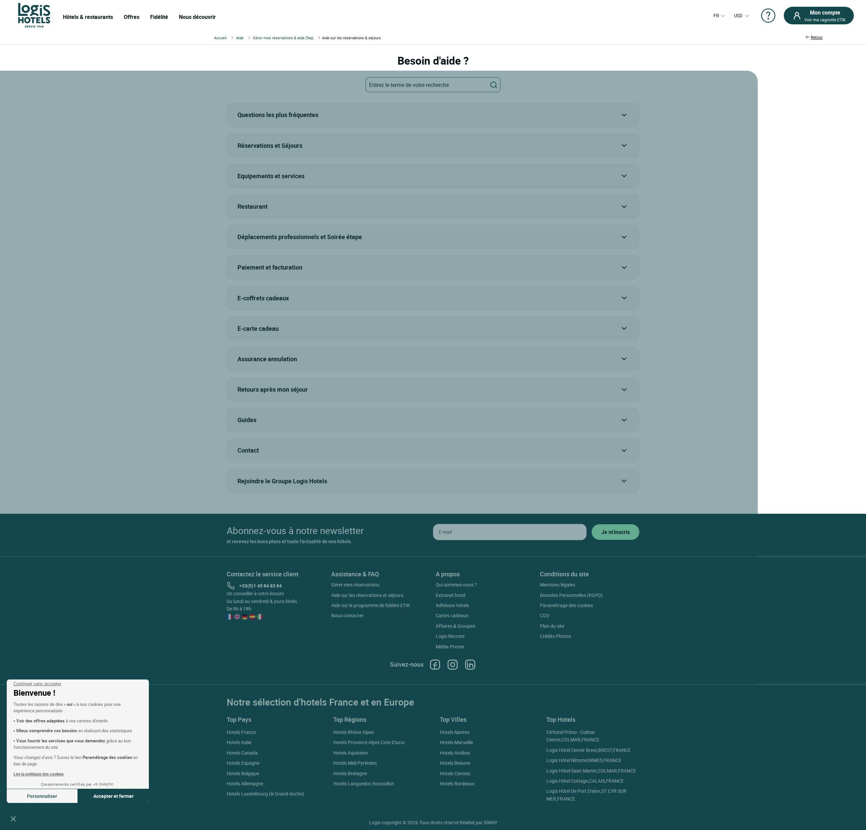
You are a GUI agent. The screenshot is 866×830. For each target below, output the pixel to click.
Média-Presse (450, 646)
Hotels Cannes (455, 773)
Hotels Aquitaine (350, 753)
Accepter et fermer (113, 796)
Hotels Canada (242, 753)
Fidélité (159, 17)
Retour (817, 37)
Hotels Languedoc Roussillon (363, 783)
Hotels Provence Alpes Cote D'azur (369, 742)
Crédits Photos (555, 636)
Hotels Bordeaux (457, 783)
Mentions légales (557, 584)
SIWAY (490, 822)
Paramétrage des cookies (566, 605)
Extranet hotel (450, 595)
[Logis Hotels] (34, 14)
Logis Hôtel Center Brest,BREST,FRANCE (588, 750)
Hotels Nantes (455, 732)
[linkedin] (470, 664)
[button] (13, 818)
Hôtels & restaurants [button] (88, 17)
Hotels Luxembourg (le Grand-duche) (265, 793)
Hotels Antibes (455, 753)
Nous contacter (347, 615)
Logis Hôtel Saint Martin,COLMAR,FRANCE (591, 770)
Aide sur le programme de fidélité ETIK (370, 605)
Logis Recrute (450, 636)
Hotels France (241, 732)
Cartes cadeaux (452, 615)
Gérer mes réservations (355, 584)
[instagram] (453, 664)
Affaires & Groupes (455, 626)
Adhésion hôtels (452, 605)
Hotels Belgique (243, 773)
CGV (544, 615)
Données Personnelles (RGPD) (571, 595)
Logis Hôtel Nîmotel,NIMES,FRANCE (583, 760)
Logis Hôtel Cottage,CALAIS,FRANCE (585, 781)
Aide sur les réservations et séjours (367, 595)
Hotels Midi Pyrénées (355, 763)
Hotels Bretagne (350, 773)
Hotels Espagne (243, 763)
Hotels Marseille (456, 742)
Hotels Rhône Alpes (353, 732)
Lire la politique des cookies (39, 774)
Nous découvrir (197, 17)
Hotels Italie (239, 742)
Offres (131, 17)
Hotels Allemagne (245, 783)
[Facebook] (435, 664)
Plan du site (552, 626)
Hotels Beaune (455, 763)
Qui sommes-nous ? (456, 584)
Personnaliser (42, 796)
